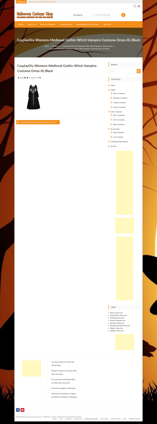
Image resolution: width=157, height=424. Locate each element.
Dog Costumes (118, 132)
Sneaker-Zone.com (117, 331)
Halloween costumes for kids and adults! (42, 2)
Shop (124, 419)
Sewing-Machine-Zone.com (120, 325)
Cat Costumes (118, 137)
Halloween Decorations (87, 24)
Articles (107, 24)
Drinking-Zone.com (117, 318)
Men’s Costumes (119, 93)
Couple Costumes (119, 102)
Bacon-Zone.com (116, 313)
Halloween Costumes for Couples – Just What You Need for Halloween (64, 395)
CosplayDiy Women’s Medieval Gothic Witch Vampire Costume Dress (40, 122)
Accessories (65, 24)
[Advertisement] (124, 183)
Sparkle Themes (76, 417)
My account (104, 419)
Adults (31, 24)
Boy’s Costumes (119, 115)
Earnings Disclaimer (91, 419)
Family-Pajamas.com (117, 320)
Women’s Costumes (120, 98)
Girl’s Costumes (119, 120)
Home (20, 24)
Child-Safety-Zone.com (118, 315)
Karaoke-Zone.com (117, 323)
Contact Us (78, 419)
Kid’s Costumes (47, 24)
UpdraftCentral (134, 419)
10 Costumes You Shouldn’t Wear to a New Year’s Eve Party (63, 381)
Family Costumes (119, 107)
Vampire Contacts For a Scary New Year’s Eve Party (64, 372)
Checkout (68, 419)
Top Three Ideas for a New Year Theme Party (62, 363)
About (55, 419)
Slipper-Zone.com (116, 328)
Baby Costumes (119, 124)
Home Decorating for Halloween (63, 388)
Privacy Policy (116, 419)
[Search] (123, 15)
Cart (61, 419)
